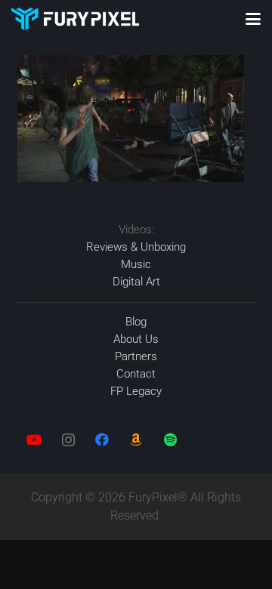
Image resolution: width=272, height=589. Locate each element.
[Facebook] (102, 440)
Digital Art (136, 281)
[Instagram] (68, 440)
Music (136, 264)
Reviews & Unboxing (136, 247)
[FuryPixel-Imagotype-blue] (75, 19)
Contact (136, 374)
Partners (136, 356)
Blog (136, 321)
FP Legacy (136, 391)
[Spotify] (170, 440)
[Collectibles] (136, 440)
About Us (136, 339)
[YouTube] (34, 440)
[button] (253, 18)
